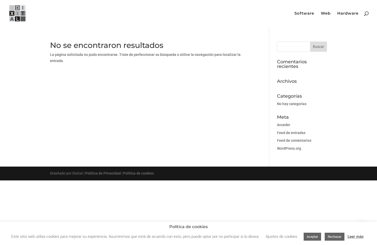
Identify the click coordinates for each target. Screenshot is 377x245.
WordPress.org (289, 148)
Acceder (283, 125)
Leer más (356, 236)
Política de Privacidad (103, 173)
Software (304, 14)
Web (326, 14)
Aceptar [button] (312, 237)
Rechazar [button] (334, 237)
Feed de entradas (291, 133)
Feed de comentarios (294, 140)
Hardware (348, 14)
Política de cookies (138, 173)
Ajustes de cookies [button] (281, 236)
